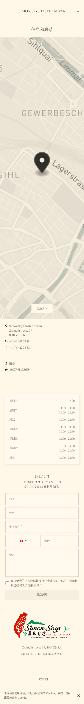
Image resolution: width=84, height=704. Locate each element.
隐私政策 (33, 585)
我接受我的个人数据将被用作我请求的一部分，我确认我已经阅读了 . (44, 583)
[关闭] (78, 695)
